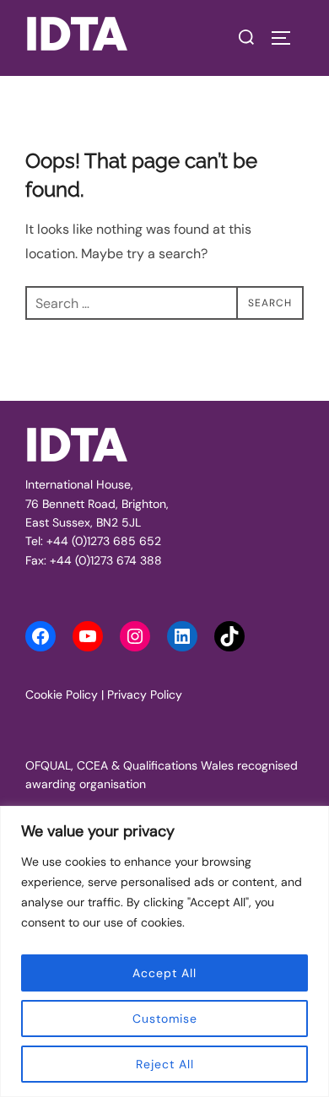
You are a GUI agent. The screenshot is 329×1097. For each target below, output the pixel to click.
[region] (164, 951)
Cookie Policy (61, 694)
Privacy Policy (144, 694)
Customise (164, 1018)
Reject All (165, 1064)
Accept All (164, 973)
